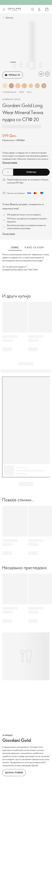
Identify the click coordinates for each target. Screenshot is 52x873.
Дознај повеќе (8, 233)
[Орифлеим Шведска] (14, 9)
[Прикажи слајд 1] (13, 65)
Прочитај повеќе (9, 162)
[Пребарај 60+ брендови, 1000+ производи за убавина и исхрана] (32, 9)
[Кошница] (47, 9)
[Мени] (4, 9)
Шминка (9, 17)
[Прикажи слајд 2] (19, 65)
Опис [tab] (15, 247)
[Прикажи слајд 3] (26, 65)
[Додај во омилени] (47, 73)
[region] (26, 45)
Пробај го (14, 75)
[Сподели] (41, 73)
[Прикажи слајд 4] (32, 65)
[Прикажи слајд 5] (39, 65)
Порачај (31, 172)
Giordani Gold (11, 99)
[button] (4, 85)
